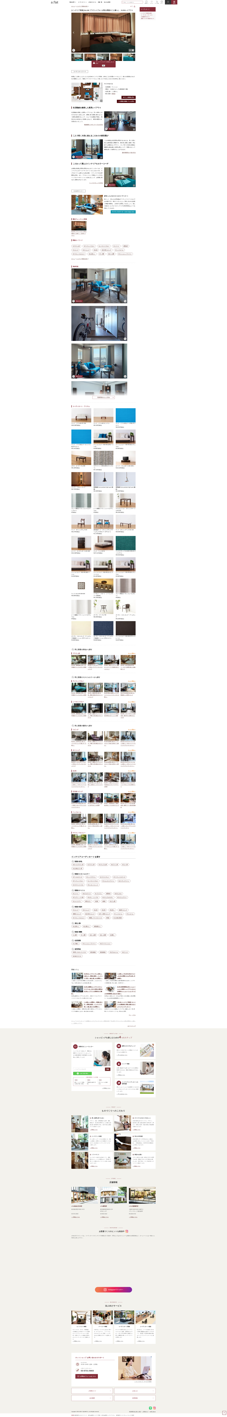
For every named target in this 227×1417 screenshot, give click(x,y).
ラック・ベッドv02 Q (99, 551)
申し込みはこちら (122, 1055)
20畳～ (113, 935)
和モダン (88, 901)
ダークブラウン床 (78, 864)
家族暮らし (98, 926)
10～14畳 (111, 254)
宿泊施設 (93, 952)
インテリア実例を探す (82, 6)
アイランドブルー (90, 246)
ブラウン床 (77, 246)
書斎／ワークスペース (96, 917)
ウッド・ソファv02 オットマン (102, 423)
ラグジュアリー (122, 897)
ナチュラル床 (103, 864)
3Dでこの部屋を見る (128, 97)
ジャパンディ (77, 901)
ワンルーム (130, 914)
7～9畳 (102, 254)
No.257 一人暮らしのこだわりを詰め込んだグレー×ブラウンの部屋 (111, 784)
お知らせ (135, 1391)
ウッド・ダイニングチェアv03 (79, 529)
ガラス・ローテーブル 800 (78, 466)
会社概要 (92, 1398)
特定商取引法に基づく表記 (135, 1411)
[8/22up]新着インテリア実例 (94, 1415)
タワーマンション (106, 943)
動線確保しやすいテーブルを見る (93, 124)
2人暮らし (92, 254)
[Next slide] (133, 32)
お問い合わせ (153, 1411)
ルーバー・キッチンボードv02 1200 (80, 551)
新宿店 (113, 93)
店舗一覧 (100, 2)
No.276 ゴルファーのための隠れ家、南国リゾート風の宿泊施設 (128, 805)
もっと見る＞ (132, 653)
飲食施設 (103, 952)
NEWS (72, 1415)
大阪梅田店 (133, 1206)
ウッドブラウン (91, 877)
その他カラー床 (78, 868)
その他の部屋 (118, 917)
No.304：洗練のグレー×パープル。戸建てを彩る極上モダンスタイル (95, 715)
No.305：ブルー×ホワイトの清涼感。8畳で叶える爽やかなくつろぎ (128, 715)
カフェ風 (112, 901)
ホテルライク (87, 893)
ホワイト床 (115, 864)
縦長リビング (123, 910)
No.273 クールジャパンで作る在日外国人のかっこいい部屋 (111, 714)
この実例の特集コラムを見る (126, 101)
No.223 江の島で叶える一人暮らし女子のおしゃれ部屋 (95, 804)
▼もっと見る (132, 1015)
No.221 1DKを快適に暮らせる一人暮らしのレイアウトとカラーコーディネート (78, 805)
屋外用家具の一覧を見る (129, 152)
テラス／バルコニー (79, 254)
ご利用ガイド (92, 1391)
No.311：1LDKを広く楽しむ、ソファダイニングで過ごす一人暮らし (78, 743)
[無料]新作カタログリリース (81, 1415)
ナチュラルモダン (108, 897)
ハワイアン (99, 893)
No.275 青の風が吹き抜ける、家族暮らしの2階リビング (128, 694)
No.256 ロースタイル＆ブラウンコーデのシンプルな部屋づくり (128, 784)
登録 (107, 1069)
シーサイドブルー (104, 246)
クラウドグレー (105, 877)
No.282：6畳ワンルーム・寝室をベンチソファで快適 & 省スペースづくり (111, 667)
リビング (76, 250)
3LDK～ (112, 910)
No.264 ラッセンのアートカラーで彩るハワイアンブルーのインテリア (95, 667)
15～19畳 (103, 935)
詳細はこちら (106, 1088)
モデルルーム (114, 952)
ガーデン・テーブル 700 (100, 615)
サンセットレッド (93, 885)
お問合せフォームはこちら (88, 1376)
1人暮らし (76, 926)
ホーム (73, 6)
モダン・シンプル (93, 897)
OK (103, 65)
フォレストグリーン (108, 881)
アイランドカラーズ (119, 877)
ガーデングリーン (124, 881)
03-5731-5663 (87, 1371)
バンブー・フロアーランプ (78, 487)
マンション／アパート (125, 254)
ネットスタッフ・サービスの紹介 (144, 1381)
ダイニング (86, 250)
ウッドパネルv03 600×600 (78, 593)
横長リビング (77, 914)
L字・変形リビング (104, 914)
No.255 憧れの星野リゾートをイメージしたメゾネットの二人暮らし (111, 695)
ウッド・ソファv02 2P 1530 (78, 423)
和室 (108, 917)
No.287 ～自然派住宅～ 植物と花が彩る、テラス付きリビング (111, 804)
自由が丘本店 (76, 1206)
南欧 (104, 901)
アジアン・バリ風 (78, 897)
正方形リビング (106, 250)
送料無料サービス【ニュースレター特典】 (125, 1415)
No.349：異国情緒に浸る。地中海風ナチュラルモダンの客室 (78, 666)
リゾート (116, 246)
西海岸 (126, 246)
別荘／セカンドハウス (80, 952)
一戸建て (76, 943)
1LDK (96, 910)
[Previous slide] (74, 32)
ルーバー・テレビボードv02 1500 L (125, 466)
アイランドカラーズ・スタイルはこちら (123, 211)
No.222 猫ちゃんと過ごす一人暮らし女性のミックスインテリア (95, 784)
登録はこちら (121, 1075)
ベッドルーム (119, 250)
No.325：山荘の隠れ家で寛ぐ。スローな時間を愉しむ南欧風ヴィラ (128, 667)
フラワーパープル (78, 885)
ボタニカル (118, 893)
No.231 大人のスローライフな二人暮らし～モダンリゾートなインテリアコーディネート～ (128, 743)
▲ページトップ (132, 1026)
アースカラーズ (78, 877)
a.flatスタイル (77, 956)
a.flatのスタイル (92, 2)
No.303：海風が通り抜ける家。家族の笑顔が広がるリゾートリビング (95, 695)
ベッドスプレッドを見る (96, 183)
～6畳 (75, 935)
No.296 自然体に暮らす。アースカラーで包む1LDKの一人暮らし (111, 743)
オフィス (125, 952)
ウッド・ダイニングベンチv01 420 (125, 529)
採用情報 (135, 1398)
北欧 (97, 901)
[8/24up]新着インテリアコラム (108, 1415)
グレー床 (125, 864)
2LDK (96, 250)
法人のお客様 (107, 2)
